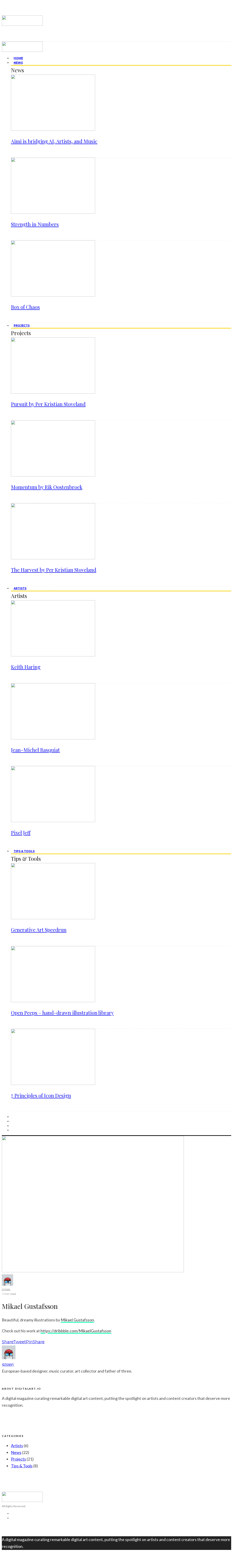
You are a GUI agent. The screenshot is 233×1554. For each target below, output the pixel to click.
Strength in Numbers (35, 224)
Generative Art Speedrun (38, 929)
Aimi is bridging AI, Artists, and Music (54, 141)
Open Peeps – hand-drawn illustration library (62, 1012)
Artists (20, 588)
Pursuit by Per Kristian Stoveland (48, 404)
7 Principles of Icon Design (41, 1095)
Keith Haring (26, 666)
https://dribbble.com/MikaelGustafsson (76, 1330)
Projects (22, 325)
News (18, 62)
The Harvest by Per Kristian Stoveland (53, 569)
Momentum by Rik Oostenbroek (46, 487)
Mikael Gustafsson (77, 1319)
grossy (8, 1364)
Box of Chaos (25, 307)
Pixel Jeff (20, 832)
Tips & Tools (24, 851)
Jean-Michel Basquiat (35, 749)
